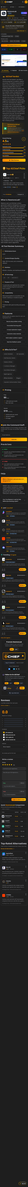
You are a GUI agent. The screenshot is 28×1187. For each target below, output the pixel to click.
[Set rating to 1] (3, 765)
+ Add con (22, 791)
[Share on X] (12, 669)
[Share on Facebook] (9, 669)
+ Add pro (22, 783)
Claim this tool (20, 31)
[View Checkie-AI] (3, 547)
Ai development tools (8, 180)
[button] (14, 439)
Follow (22, 688)
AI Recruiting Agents (10, 610)
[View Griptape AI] (3, 591)
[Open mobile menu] (2, 2)
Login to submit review (19, 799)
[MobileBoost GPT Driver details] (4, 174)
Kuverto (8, 607)
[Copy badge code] (19, 669)
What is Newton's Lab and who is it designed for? (13, 480)
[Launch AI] (26, 2)
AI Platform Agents (9, 578)
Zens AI (8, 520)
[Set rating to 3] (7, 765)
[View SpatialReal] (3, 512)
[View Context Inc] (3, 559)
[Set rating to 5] (11, 765)
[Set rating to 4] (9, 765)
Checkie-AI (9, 546)
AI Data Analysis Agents (10, 562)
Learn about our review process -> (16, 131)
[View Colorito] (3, 530)
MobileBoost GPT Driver (11, 174)
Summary (5, 70)
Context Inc (9, 559)
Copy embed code (15, 693)
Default (16, 683)
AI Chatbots (12, 516)
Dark (12, 649)
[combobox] (14, 747)
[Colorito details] (3, 881)
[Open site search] (23, 2)
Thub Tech (8, 575)
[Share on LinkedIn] (14, 669)
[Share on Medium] (16, 669)
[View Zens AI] (3, 521)
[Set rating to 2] (5, 765)
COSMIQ (8, 538)
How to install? (20, 662)
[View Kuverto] (3, 607)
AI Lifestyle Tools (13, 533)
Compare (19, 194)
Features (14, 70)
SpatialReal (9, 511)
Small (21, 683)
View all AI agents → (6, 637)
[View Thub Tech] (3, 575)
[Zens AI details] (3, 867)
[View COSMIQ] (3, 538)
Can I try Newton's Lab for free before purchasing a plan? (12, 500)
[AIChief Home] (8, 2)
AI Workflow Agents (10, 594)
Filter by (4, 729)
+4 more (17, 36)
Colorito (8, 529)
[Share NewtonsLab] (17, 49)
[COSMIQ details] (3, 895)
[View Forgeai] (3, 623)
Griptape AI (9, 591)
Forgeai (8, 623)
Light (16, 649)
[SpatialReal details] (3, 853)
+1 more (23, 41)
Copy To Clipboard (9, 662)
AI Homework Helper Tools (7, 36)
